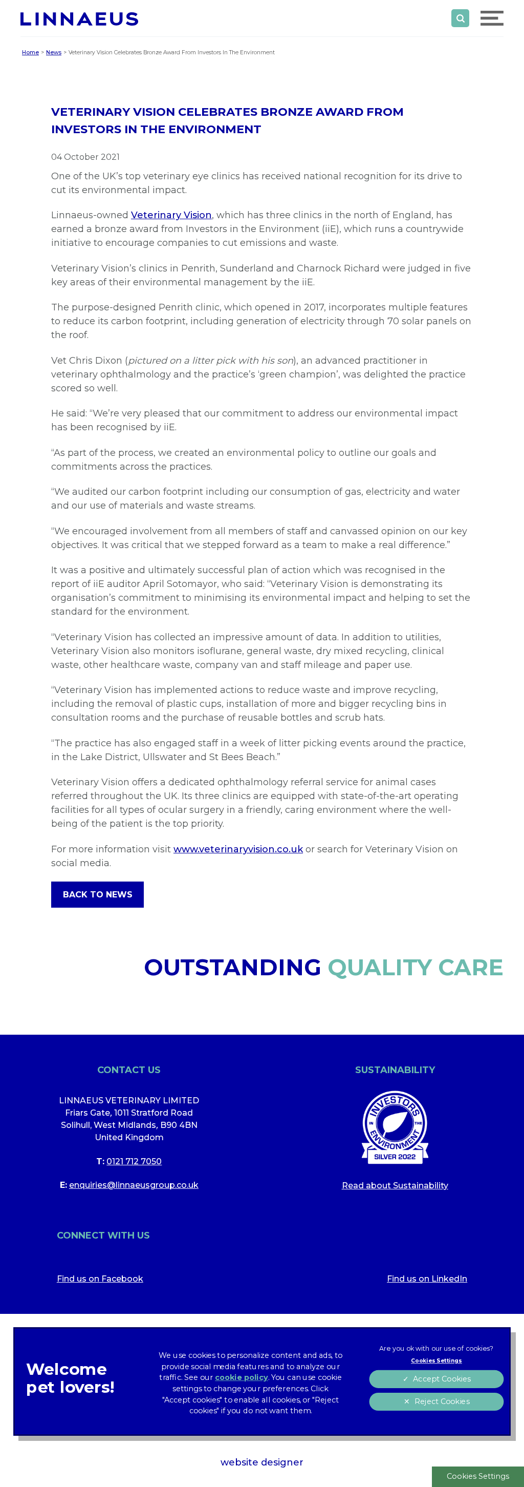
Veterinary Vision (171, 215)
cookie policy (241, 1377)
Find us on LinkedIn (427, 1279)
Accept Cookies (441, 1379)
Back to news (98, 894)
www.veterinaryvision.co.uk (238, 849)
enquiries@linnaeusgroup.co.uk (134, 1185)
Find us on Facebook (100, 1279)
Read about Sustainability (395, 1185)
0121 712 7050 (134, 1161)
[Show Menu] (492, 18)
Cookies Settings (478, 1476)
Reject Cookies (441, 1401)
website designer (262, 1462)
